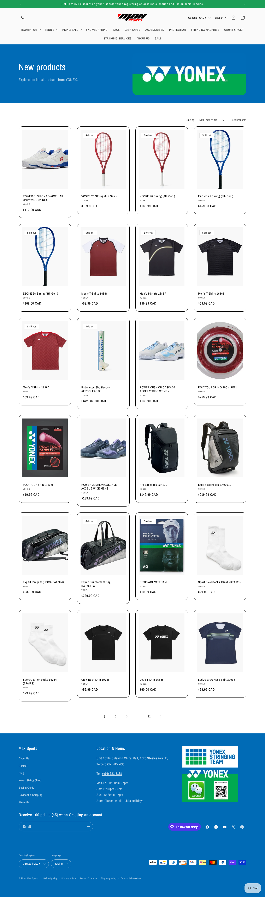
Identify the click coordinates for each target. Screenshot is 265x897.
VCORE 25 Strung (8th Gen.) (99, 196)
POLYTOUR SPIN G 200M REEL (217, 387)
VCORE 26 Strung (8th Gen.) (157, 196)
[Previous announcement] (20, 4)
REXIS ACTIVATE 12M (153, 582)
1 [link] (104, 716)
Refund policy (50, 878)
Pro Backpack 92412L (153, 485)
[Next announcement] (244, 4)
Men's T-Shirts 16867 (153, 293)
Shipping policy (109, 878)
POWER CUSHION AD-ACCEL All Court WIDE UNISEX (43, 198)
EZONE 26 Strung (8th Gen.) (40, 293)
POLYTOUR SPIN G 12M (38, 485)
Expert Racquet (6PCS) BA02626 (43, 582)
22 (149, 716)
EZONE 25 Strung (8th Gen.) (215, 196)
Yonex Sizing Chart (30, 780)
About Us (24, 758)
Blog (21, 773)
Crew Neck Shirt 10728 (95, 680)
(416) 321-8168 (112, 773)
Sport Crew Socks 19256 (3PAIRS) (219, 582)
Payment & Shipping (30, 795)
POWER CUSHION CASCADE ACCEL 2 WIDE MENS (99, 486)
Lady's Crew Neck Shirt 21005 (216, 680)
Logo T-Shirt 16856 (152, 680)
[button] (23, 17)
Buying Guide (26, 787)
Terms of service (88, 878)
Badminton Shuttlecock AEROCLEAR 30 (95, 389)
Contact (23, 766)
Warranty (24, 802)
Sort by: (191, 120)
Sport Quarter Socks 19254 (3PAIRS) (40, 681)
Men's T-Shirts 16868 (94, 293)
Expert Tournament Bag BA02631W (96, 584)
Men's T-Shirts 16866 (211, 293)
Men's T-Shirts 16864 (36, 387)
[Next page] (160, 716)
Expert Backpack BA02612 (214, 485)
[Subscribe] (88, 826)
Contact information (131, 878)
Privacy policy (68, 878)
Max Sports (33, 878)
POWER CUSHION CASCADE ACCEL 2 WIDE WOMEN (157, 389)
